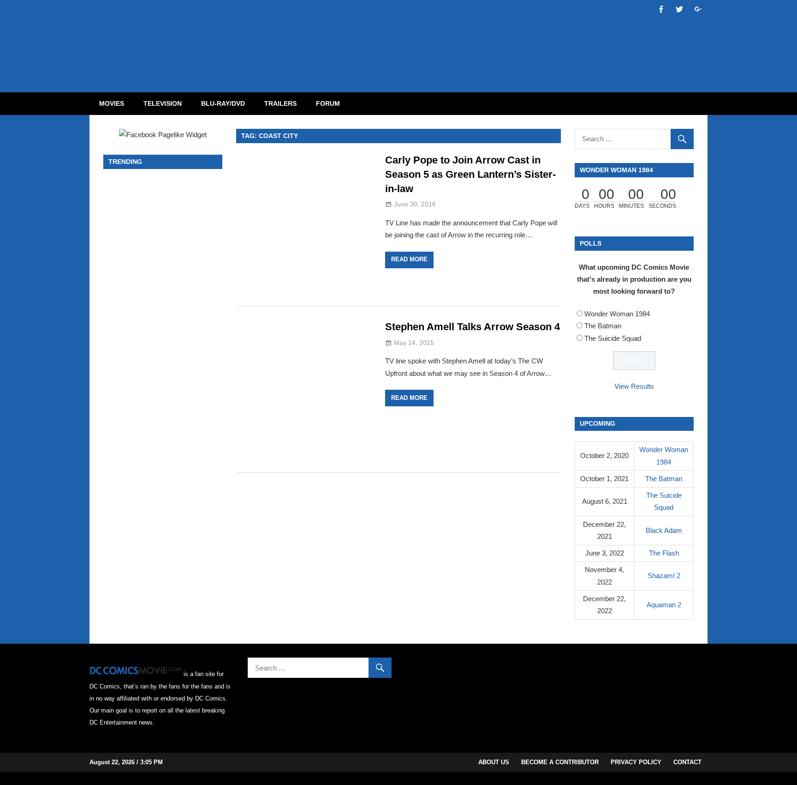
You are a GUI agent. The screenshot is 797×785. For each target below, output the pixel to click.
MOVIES (111, 103)
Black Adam (664, 530)
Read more (409, 259)
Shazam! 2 (664, 576)
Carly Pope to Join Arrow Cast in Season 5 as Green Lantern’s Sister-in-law (470, 174)
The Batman (602, 326)
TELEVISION (162, 103)
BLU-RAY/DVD (223, 103)
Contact (687, 762)
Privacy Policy (636, 762)
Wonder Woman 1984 (617, 314)
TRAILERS (280, 103)
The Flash (664, 553)
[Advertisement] (435, 38)
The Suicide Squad (612, 338)
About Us (493, 762)
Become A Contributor (560, 762)
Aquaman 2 (664, 605)
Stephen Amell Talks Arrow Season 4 (472, 326)
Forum (328, 103)
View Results (634, 386)
